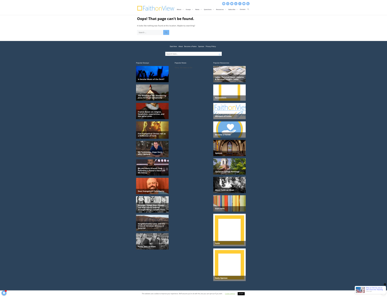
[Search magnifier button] (220, 54)
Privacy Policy (211, 46)
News (197, 9)
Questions (208, 9)
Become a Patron (190, 46)
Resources (220, 9)
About (179, 9)
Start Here (173, 46)
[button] (248, 9)
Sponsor (201, 46)
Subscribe (231, 9)
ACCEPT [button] (241, 294)
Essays (188, 9)
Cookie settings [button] (230, 294)
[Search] (166, 32)
